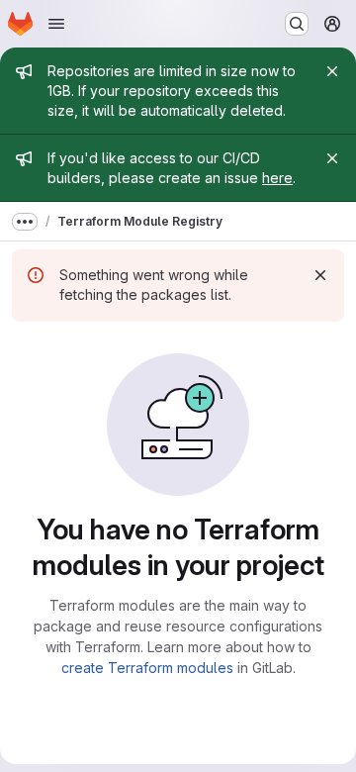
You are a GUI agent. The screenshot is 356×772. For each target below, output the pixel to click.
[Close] (332, 71)
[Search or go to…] (297, 24)
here (277, 177)
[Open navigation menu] (56, 24)
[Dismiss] (320, 275)
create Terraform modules (147, 667)
